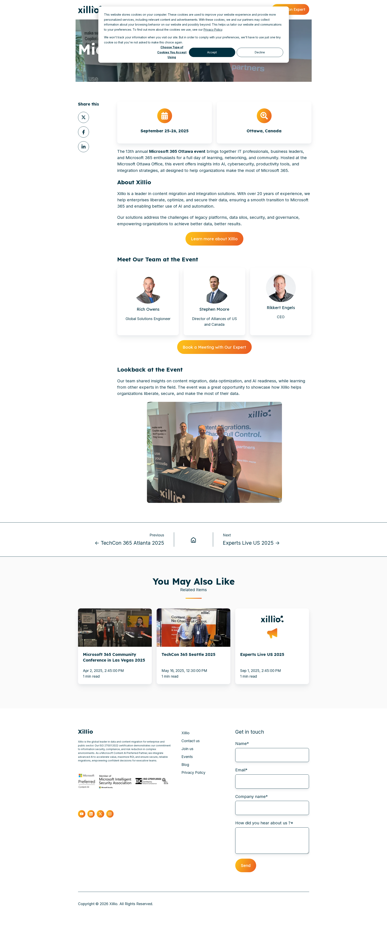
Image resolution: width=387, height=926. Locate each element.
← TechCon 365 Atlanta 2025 (129, 543)
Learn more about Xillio (214, 238)
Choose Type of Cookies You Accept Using (171, 52)
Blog (185, 764)
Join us (187, 749)
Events (187, 757)
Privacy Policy (213, 29)
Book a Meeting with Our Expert (214, 347)
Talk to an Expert (290, 9)
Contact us (190, 741)
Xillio (185, 733)
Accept (212, 52)
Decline (260, 52)
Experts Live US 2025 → (251, 543)
